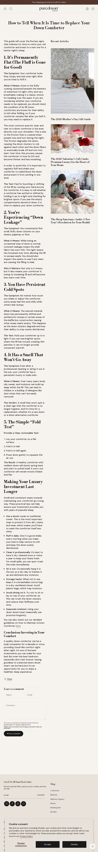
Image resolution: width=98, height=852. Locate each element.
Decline (74, 844)
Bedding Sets (55, 808)
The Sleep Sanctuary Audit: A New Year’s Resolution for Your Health (70, 221)
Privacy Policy (26, 836)
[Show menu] (5, 9)
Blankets (53, 795)
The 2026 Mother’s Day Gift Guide (71, 119)
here (18, 625)
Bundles (53, 812)
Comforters (54, 791)
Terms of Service (21, 724)
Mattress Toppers (57, 799)
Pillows (53, 803)
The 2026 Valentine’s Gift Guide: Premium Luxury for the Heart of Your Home (70, 162)
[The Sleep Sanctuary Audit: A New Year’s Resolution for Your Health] (72, 192)
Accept (47, 844)
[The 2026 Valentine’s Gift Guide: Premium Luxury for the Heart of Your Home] (72, 138)
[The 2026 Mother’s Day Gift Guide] (72, 81)
